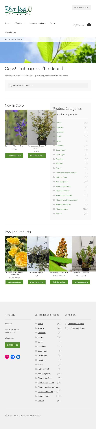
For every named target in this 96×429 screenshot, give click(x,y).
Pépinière (18, 23)
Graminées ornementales (66, 172)
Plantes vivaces (62, 209)
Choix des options (14, 155)
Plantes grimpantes (64, 195)
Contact (53, 23)
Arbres (58, 122)
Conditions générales (76, 328)
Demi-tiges (60, 154)
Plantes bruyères (63, 191)
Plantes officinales (63, 204)
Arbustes (59, 127)
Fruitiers (59, 163)
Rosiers (59, 213)
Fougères (59, 159)
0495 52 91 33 (12, 345)
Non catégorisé (62, 182)
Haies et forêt (61, 177)
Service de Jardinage (38, 23)
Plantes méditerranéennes (67, 200)
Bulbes (58, 136)
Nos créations (10, 32)
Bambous (60, 132)
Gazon (58, 168)
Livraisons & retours (76, 323)
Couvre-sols (60, 150)
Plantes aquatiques (63, 186)
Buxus (58, 141)
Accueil (8, 23)
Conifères (60, 145)
